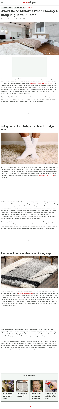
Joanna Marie (6, 19)
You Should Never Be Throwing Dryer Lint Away (22, 395)
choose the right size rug (46, 176)
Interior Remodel (19, 7)
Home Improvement (7, 7)
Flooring (29, 7)
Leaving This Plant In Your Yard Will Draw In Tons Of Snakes (8, 396)
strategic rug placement (25, 293)
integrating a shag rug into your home (41, 83)
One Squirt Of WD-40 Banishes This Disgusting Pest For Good (50, 396)
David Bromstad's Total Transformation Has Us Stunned (36, 396)
